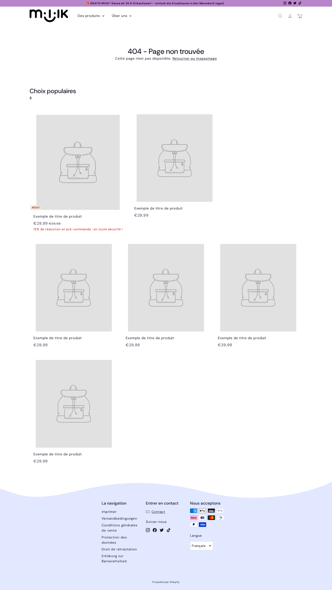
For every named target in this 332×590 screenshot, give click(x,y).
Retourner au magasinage (195, 58)
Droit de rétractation (119, 549)
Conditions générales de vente (120, 527)
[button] (280, 16)
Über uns (120, 15)
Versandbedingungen (119, 518)
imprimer (109, 512)
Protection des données (114, 540)
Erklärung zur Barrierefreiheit (114, 558)
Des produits (89, 15)
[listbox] (201, 545)
